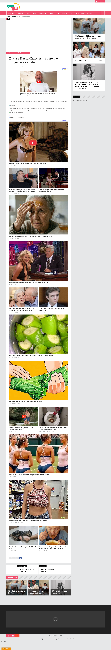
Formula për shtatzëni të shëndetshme (23, 16)
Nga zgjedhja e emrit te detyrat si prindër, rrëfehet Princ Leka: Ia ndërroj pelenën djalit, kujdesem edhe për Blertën (87, 85)
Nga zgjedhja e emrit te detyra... (60, 592)
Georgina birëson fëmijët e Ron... (36, 592)
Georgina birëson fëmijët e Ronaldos (88, 60)
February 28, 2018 (23, 52)
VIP (8, 18)
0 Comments (13, 52)
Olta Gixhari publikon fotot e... (16, 592)
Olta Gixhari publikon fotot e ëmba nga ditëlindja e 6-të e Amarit (88, 37)
